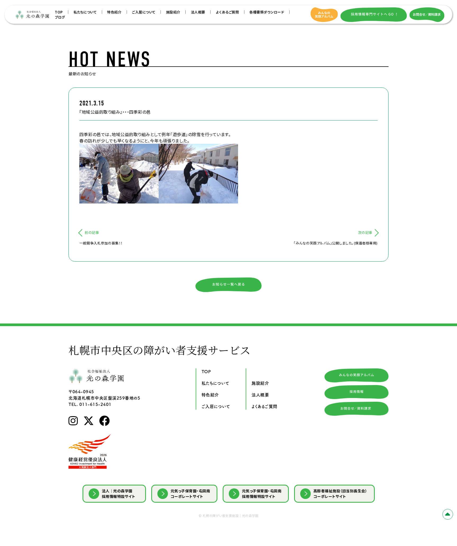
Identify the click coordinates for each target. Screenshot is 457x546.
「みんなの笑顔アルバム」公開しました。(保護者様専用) (336, 243)
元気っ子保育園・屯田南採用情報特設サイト (262, 493)
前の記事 (92, 232)
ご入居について (144, 12)
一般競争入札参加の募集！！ (101, 243)
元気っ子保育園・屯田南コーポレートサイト (190, 493)
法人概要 (198, 12)
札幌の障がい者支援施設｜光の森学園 (231, 515)
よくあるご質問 (227, 12)
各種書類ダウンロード (266, 12)
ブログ (60, 17)
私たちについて (85, 12)
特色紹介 (114, 12)
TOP (59, 12)
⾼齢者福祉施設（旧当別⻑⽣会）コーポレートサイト (340, 493)
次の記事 (365, 232)
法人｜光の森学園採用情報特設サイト (118, 493)
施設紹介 (173, 12)
